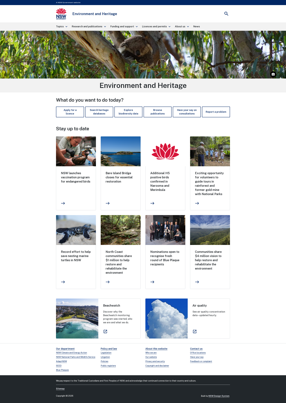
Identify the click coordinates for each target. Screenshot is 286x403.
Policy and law (109, 348)
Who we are (151, 353)
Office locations (198, 353)
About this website (156, 348)
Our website (151, 357)
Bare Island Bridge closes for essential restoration (119, 177)
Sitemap (60, 388)
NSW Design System (219, 396)
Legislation (106, 353)
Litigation (105, 357)
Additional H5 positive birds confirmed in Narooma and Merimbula (160, 181)
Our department (65, 348)
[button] (61, 26)
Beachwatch (111, 305)
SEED (59, 365)
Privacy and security (155, 361)
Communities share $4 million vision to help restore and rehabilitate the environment (208, 260)
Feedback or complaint (201, 361)
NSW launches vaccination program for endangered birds (75, 177)
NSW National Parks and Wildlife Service (75, 357)
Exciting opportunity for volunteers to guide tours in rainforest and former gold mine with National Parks (209, 183)
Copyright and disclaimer (157, 365)
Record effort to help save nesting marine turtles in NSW (76, 256)
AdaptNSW (61, 361)
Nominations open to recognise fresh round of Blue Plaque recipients (164, 258)
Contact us (196, 348)
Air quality (199, 305)
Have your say (196, 357)
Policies (104, 361)
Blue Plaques (62, 370)
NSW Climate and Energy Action (71, 353)
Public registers (108, 365)
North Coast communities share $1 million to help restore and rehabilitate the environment (119, 262)
